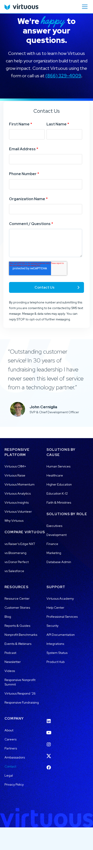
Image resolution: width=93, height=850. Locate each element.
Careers (10, 739)
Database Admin (58, 562)
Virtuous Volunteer (18, 512)
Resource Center (17, 598)
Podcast (10, 653)
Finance (52, 544)
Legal (9, 775)
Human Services (58, 466)
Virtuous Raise (15, 475)
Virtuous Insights (17, 502)
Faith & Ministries (58, 502)
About (9, 730)
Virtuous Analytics (18, 493)
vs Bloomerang (15, 553)
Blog (8, 617)
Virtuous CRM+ (15, 466)
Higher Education (59, 484)
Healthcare (54, 475)
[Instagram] (48, 741)
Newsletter (13, 662)
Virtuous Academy (60, 598)
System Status (56, 653)
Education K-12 (57, 493)
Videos (10, 671)
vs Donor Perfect (17, 562)
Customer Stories (17, 608)
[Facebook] (48, 765)
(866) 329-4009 (63, 76)
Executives (54, 526)
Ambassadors (15, 757)
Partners (11, 748)
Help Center (55, 608)
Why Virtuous (14, 521)
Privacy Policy (14, 784)
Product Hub (55, 662)
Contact (10, 766)
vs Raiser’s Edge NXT (20, 544)
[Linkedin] (48, 718)
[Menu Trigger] (84, 6)
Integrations (55, 644)
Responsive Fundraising (22, 702)
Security (52, 626)
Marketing (53, 553)
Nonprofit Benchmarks (21, 635)
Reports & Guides (17, 626)
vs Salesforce (14, 571)
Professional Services (62, 617)
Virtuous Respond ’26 (20, 693)
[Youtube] (48, 730)
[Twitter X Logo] (48, 753)
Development (56, 535)
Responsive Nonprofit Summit (20, 682)
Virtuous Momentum (20, 484)
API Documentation (60, 635)
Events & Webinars (18, 644)
